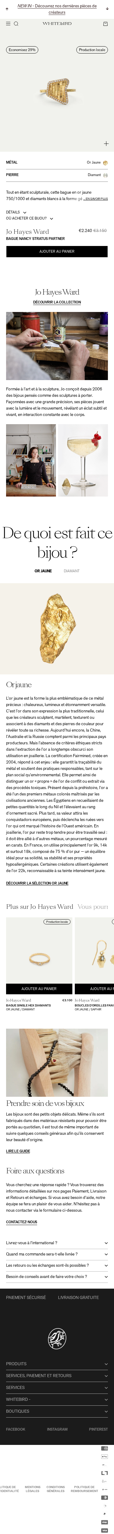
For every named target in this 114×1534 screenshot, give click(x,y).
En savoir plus (97, 199)
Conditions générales (56, 1489)
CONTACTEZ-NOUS (21, 1222)
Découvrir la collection (57, 302)
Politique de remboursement (84, 1489)
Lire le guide (18, 1151)
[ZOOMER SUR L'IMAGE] (106, 144)
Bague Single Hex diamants (28, 1005)
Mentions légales (32, 1489)
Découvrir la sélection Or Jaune (37, 883)
